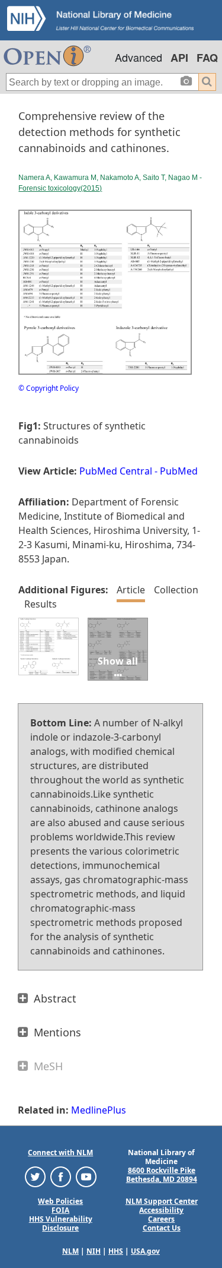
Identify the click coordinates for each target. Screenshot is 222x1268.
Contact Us (162, 1228)
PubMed (179, 471)
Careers (161, 1219)
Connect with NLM (60, 1152)
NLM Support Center (162, 1201)
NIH (93, 1251)
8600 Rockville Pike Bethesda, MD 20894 (161, 1174)
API (179, 57)
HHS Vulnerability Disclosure (60, 1223)
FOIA (60, 1210)
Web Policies (60, 1201)
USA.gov (145, 1251)
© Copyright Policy (48, 388)
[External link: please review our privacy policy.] (35, 1176)
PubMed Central (115, 471)
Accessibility (161, 1210)
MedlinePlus (98, 1110)
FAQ (207, 57)
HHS (115, 1251)
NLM (70, 1251)
